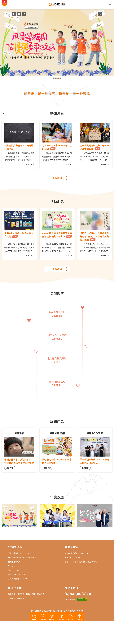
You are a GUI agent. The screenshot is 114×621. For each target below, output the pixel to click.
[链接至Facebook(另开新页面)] (67, 594)
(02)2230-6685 (16, 566)
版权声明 (20, 594)
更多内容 (9, 468)
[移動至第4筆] (60, 78)
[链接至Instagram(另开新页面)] (72, 594)
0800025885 (15, 570)
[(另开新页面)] (57, 42)
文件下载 (11, 598)
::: (3, 113)
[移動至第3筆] (58, 78)
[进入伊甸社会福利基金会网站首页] (57, 4)
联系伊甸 (20, 598)
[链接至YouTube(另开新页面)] (78, 594)
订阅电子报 (70, 599)
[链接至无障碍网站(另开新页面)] (82, 599)
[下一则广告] (100, 14)
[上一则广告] (24, 14)
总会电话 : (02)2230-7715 (76, 553)
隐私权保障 (30, 594)
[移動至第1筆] (54, 78)
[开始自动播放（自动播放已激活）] (14, 14)
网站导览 (40, 594)
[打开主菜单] (110, 4)
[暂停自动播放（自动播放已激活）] (19, 14)
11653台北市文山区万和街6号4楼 (83, 561)
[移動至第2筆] (56, 78)
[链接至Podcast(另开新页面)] (84, 594)
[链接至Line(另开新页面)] (89, 594)
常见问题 (11, 594)
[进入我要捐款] (4, 5)
